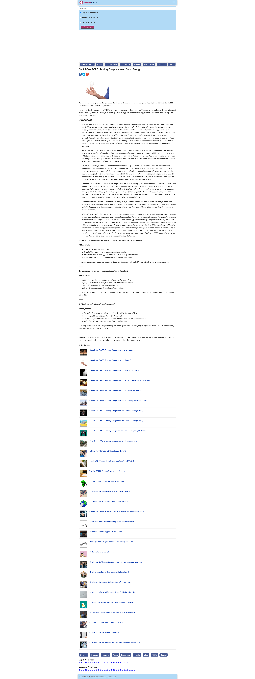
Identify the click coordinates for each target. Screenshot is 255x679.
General (163, 655)
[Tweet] (83, 76)
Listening (83, 655)
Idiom (146, 655)
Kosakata (105, 655)
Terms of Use (112, 677)
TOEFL (99, 64)
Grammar (94, 655)
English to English (88, 22)
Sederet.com (84, 677)
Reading (137, 64)
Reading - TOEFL (87, 64)
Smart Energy (149, 64)
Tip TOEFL (162, 64)
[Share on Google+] (87, 76)
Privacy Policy (102, 677)
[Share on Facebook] (80, 76)
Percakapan (125, 655)
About (95, 677)
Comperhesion (111, 64)
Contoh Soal (125, 64)
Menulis (137, 655)
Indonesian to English (90, 17)
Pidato (115, 655)
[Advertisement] (127, 45)
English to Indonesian (90, 12)
